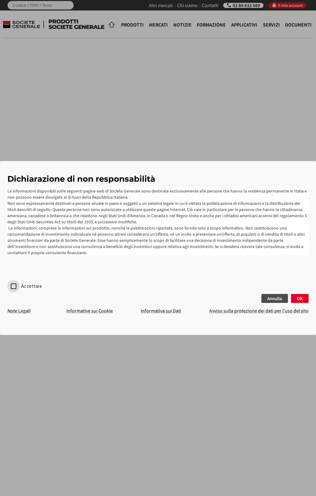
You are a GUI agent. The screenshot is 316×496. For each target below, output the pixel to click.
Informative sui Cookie (89, 311)
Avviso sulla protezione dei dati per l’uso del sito (259, 311)
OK (300, 298)
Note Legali (19, 311)
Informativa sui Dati (161, 311)
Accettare (31, 286)
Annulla (274, 298)
